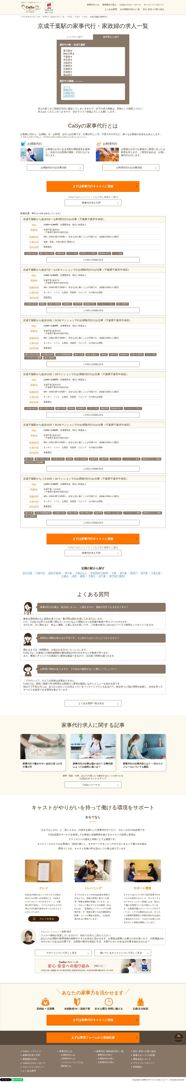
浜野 (74, 576)
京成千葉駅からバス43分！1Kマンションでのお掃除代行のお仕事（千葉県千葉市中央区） (76, 478)
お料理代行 (69, 96)
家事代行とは (93, 4)
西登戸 (133, 573)
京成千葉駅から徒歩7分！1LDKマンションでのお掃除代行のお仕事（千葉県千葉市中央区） (76, 269)
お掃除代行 (69, 93)
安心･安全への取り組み (153, 9)
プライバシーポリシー (144, 1063)
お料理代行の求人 (106, 1062)
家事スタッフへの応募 (144, 1055)
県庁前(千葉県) (117, 576)
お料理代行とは (68, 1058)
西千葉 (144, 573)
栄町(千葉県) (54, 573)
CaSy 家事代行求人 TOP (30, 17)
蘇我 (82, 576)
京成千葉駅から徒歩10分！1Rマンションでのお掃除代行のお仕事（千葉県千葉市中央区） (76, 374)
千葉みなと (81, 573)
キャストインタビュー (154, 4)
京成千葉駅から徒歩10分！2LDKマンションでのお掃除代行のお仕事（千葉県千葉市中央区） (77, 320)
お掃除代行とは (68, 1055)
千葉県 (69, 17)
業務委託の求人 (109, 4)
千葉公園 (155, 573)
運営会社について (142, 1059)
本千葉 (102, 576)
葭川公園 (27, 573)
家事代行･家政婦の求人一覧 (53, 17)
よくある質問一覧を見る (91, 703)
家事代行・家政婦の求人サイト (31, 2)
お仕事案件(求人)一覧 (130, 9)
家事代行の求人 (105, 1055)
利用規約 (137, 1067)
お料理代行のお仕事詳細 (129, 167)
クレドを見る (47, 919)
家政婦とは (66, 1066)
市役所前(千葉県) (99, 573)
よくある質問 (111, 9)
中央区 (84, 17)
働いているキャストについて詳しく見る (121, 953)
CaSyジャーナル (91, 785)
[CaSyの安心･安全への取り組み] (93, 966)
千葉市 (77, 17)
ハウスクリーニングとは (72, 1062)
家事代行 (68, 90)
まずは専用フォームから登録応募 (93, 1037)
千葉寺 (91, 576)
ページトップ (178, 1039)
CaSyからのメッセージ (130, 4)
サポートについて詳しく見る (61, 953)
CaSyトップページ (32, 1051)
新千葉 (123, 573)
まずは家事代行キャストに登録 (93, 186)
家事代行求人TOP (91, 203)
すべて (66, 87)
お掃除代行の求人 (106, 1058)
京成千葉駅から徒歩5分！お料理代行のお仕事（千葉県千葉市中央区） (64, 219)
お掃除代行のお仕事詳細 (53, 167)
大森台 (64, 576)
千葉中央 (40, 573)
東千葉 (68, 573)
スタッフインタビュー (33, 1067)
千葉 (114, 573)
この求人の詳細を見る (93, 260)
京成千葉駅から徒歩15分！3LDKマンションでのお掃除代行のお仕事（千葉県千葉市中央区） (77, 424)
